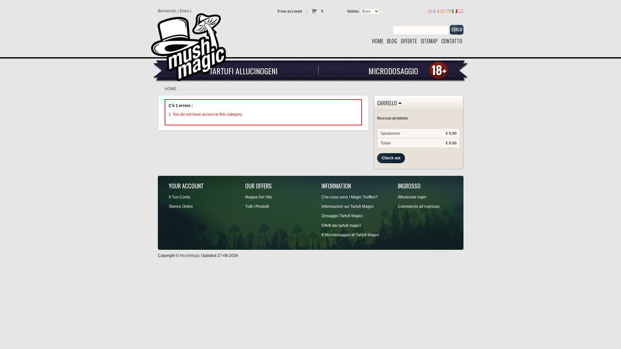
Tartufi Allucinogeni (243, 71)
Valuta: (353, 11)
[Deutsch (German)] (448, 11)
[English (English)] (430, 11)
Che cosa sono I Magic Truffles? (349, 197)
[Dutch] (460, 11)
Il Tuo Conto (179, 197)
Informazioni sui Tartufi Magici (347, 206)
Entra (184, 11)
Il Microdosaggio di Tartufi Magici (350, 235)
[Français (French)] (436, 11)
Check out (391, 158)
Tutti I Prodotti (257, 206)
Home (170, 89)
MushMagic (190, 255)
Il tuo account (290, 11)
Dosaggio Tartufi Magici (342, 216)
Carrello (387, 103)
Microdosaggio (393, 71)
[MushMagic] (191, 44)
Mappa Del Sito (258, 197)
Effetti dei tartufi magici (341, 225)
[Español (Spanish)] (442, 11)
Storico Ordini (181, 206)
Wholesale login (412, 197)
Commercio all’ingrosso (419, 206)
